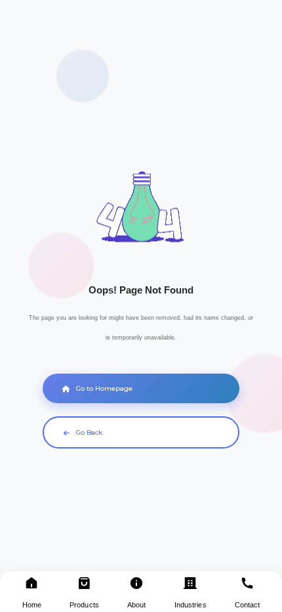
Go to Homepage (104, 388)
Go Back (89, 432)
